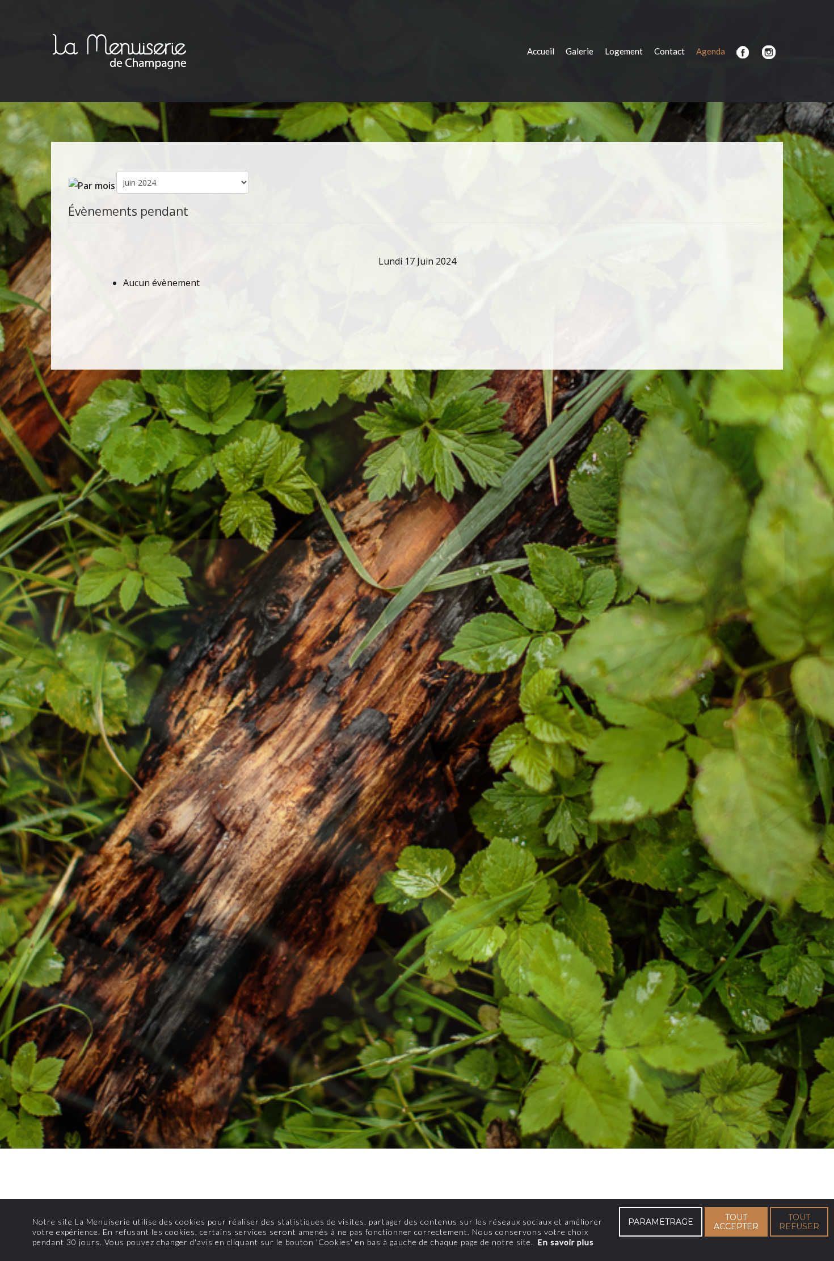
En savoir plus (566, 1242)
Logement (624, 51)
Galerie (579, 51)
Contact (669, 51)
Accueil (540, 51)
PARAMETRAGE (660, 1222)
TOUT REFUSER (799, 1221)
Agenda (710, 51)
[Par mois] (92, 184)
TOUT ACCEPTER (736, 1221)
